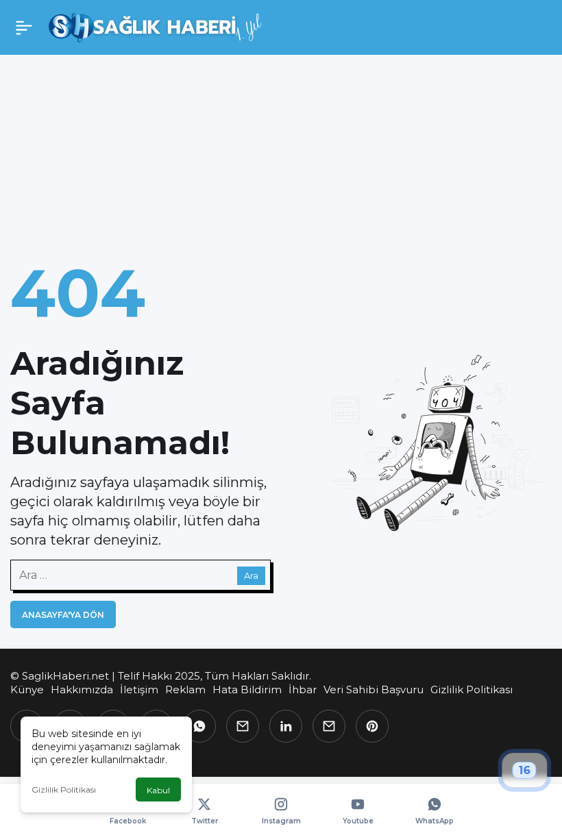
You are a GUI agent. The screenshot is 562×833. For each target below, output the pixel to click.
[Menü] (24, 27)
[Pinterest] (372, 726)
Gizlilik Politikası (64, 789)
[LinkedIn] (285, 726)
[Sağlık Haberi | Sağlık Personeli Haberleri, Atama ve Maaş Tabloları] (155, 26)
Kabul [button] (158, 790)
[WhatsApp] (199, 726)
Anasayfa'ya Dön (63, 615)
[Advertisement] (281, 147)
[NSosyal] (242, 726)
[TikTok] (329, 726)
